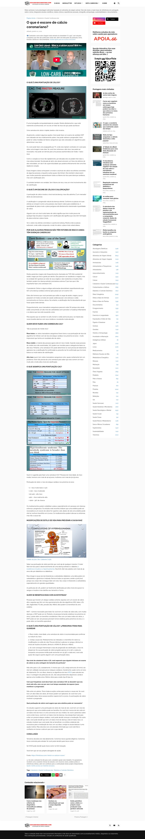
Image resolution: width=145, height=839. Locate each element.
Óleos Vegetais (105, 371)
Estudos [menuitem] (77, 3)
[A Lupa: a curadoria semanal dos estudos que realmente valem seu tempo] (97, 125)
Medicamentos (105, 350)
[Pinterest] (57, 775)
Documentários (105, 305)
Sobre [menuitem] (104, 3)
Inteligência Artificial (105, 340)
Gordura (105, 326)
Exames (105, 312)
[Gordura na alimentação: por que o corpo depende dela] (56, 792)
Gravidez (105, 329)
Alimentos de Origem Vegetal (105, 259)
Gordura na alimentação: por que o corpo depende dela (56, 804)
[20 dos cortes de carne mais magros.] (97, 95)
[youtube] (114, 825)
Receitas (105, 392)
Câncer (105, 277)
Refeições (105, 396)
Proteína (105, 389)
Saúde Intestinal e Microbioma (105, 407)
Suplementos (105, 428)
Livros (105, 347)
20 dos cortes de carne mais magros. (110, 94)
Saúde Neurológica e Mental (105, 410)
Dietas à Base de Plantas (105, 301)
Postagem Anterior (32, 817)
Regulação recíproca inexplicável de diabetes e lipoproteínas (110, 185)
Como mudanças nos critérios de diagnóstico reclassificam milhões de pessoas (34, 805)
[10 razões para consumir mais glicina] (97, 198)
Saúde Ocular (105, 414)
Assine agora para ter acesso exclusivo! (62, 39)
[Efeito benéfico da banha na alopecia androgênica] (97, 232)
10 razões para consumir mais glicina (110, 197)
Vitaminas (105, 435)
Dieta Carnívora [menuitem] (92, 3)
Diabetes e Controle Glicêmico (63, 770)
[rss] (118, 825)
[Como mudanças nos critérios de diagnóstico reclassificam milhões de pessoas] (35, 792)
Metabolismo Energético (105, 357)
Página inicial (31, 18)
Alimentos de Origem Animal (105, 255)
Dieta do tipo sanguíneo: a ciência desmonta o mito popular (110, 138)
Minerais (105, 361)
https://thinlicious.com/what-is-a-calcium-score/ (48, 755)
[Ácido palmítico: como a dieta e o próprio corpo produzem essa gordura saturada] (78, 792)
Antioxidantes (105, 269)
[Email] (61, 775)
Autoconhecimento (105, 273)
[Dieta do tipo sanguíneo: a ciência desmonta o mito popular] (97, 137)
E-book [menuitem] (57, 3)
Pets (105, 382)
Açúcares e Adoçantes (105, 252)
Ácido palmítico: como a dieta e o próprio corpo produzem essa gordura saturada (76, 805)
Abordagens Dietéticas (105, 248)
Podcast (105, 385)
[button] (114, 3)
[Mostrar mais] (64, 775)
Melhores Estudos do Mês (105, 354)
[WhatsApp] (53, 775)
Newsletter (105, 368)
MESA (70, 672)
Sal (105, 399)
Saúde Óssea (105, 417)
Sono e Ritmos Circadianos (105, 424)
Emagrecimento (105, 308)
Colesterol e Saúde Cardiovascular (48, 18)
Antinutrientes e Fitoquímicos (105, 266)
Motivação (105, 364)
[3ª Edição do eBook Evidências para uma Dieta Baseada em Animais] (97, 149)
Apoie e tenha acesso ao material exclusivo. (41, 766)
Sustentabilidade (105, 431)
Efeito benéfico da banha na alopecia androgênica (109, 232)
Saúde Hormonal (105, 403)
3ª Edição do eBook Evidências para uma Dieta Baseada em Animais (110, 150)
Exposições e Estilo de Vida (105, 319)
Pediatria (105, 375)
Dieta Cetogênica (105, 294)
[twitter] (110, 825)
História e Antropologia (105, 333)
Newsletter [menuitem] (67, 3)
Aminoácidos (105, 262)
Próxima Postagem (80, 817)
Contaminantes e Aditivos (105, 287)
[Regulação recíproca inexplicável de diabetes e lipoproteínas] (97, 185)
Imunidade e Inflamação (105, 336)
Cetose (105, 280)
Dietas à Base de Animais (105, 298)
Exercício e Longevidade (105, 315)
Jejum (105, 343)
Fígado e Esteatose (105, 322)
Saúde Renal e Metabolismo (105, 421)
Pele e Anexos (105, 378)
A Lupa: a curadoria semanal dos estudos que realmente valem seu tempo (110, 126)
